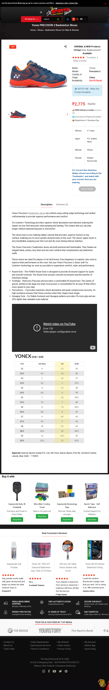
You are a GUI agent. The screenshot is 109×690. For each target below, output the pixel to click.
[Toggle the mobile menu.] (41, 12)
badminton (34, 463)
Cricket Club (73, 3)
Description (46, 204)
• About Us (7, 645)
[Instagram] (43, 671)
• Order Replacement (39, 642)
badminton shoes (37, 213)
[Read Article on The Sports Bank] (77, 630)
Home (33, 30)
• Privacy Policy (63, 649)
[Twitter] (60, 671)
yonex (15, 463)
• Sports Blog (89, 649)
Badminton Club (62, 3)
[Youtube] (54, 671)
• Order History (63, 645)
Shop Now (17, 519)
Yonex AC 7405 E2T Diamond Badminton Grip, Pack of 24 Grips (41, 567)
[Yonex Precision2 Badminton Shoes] (38, 73)
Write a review (80, 61)
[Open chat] (102, 683)
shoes (42, 463)
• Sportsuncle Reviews (40, 645)
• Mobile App (89, 645)
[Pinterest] (66, 671)
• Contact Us (8, 642)
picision (50, 463)
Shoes (40, 30)
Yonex (92, 68)
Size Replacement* (91, 50)
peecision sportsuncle (64, 463)
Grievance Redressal (66, 666)
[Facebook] (49, 671)
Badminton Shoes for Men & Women (62, 30)
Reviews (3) (62, 204)
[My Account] (68, 19)
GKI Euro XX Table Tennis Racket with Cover (68, 567)
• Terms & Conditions (39, 649)
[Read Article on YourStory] (44, 630)
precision (23, 463)
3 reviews (91, 57)
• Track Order (8, 649)
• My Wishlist (62, 642)
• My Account (89, 642)
